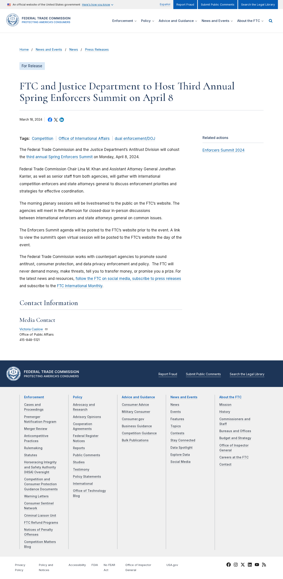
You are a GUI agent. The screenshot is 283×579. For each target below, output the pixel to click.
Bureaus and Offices (235, 431)
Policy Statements (87, 476)
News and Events (49, 50)
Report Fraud (185, 4)
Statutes (30, 455)
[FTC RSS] (264, 565)
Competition (42, 138)
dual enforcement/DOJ (135, 138)
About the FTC (230, 397)
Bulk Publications (135, 440)
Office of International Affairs (84, 138)
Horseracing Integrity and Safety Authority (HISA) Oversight (40, 467)
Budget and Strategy (235, 438)
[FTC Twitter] (243, 564)
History (224, 412)
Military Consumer (136, 412)
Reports (79, 448)
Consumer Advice (135, 404)
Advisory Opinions (87, 417)
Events (175, 412)
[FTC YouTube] (257, 565)
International (83, 483)
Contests (177, 433)
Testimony (81, 469)
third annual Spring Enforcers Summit (59, 157)
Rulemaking (33, 448)
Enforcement (34, 397)
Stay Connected (182, 440)
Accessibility (77, 565)
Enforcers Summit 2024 (224, 150)
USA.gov (172, 565)
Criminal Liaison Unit (40, 515)
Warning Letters (36, 496)
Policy (77, 397)
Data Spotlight (181, 447)
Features (177, 419)
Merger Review (35, 429)
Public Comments (86, 455)
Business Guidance (137, 426)
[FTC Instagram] (235, 565)
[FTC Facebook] (228, 565)
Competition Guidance (139, 433)
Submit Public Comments (217, 4)
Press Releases (97, 50)
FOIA (95, 565)
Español (165, 4)
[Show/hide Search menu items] (270, 20)
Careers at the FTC (234, 457)
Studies (79, 462)
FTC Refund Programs (41, 522)
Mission (225, 404)
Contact (225, 464)
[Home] (39, 23)
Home (24, 50)
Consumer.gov (133, 419)
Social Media (180, 462)
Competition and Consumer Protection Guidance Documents (41, 484)
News (73, 50)
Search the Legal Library (258, 4)
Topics (175, 426)
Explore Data (180, 454)
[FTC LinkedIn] (250, 565)
